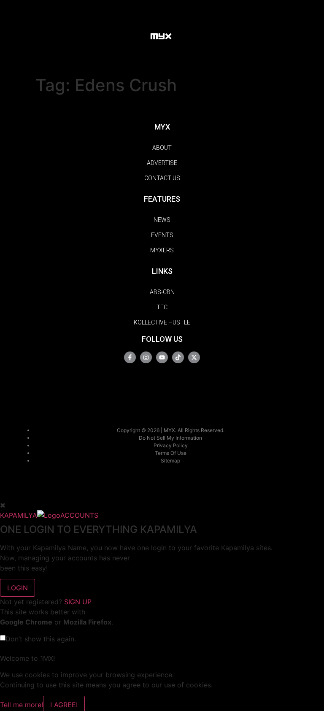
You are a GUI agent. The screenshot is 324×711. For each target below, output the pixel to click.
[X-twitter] (194, 357)
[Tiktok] (178, 357)
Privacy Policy (171, 445)
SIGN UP (78, 601)
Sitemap (170, 460)
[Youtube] (162, 357)
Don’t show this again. (40, 638)
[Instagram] (146, 357)
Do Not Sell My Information (170, 438)
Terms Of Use (170, 453)
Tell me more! (21, 704)
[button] (135, 35)
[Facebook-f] (130, 357)
